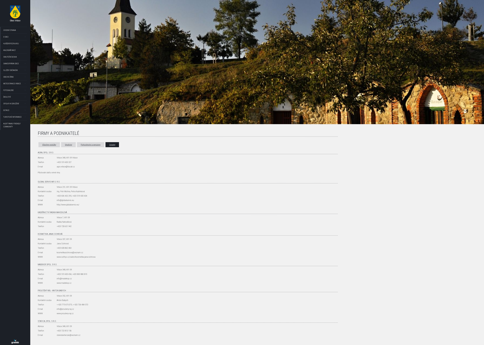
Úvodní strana (9, 30)
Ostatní (112, 144)
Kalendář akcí (9, 50)
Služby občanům (10, 70)
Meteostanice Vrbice (12, 83)
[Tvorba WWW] (15, 341)
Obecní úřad (8, 77)
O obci (5, 37)
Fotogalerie (8, 90)
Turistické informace (12, 117)
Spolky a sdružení (11, 103)
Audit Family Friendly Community (12, 125)
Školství (7, 97)
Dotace (6, 110)
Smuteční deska (10, 57)
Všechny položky (49, 144)
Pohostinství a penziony (90, 144)
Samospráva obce (11, 63)
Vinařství (68, 144)
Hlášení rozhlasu (11, 43)
